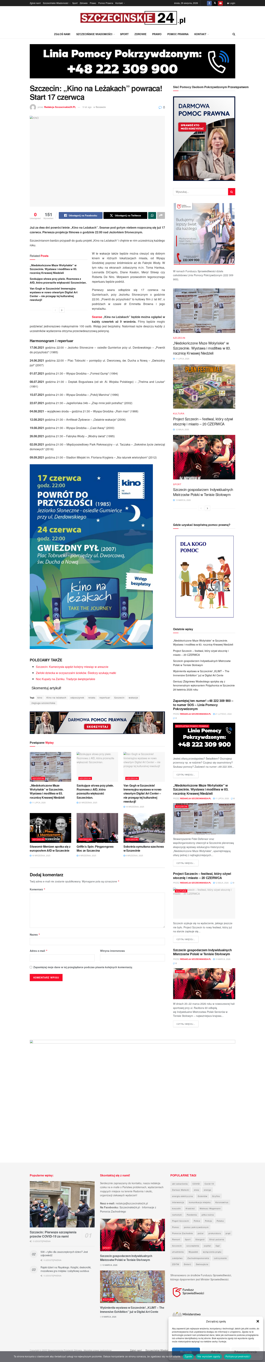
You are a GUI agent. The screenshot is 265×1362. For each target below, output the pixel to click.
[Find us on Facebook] (209, 3)
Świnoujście (202, 1264)
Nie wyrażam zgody (208, 1356)
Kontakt (119, 3)
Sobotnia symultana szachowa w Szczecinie (143, 848)
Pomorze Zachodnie (182, 1233)
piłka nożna (208, 1214)
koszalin (176, 1208)
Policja (208, 1220)
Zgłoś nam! (35, 3)
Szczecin (101, 107)
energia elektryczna (182, 1196)
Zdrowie (84, 3)
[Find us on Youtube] (220, 3)
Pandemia (192, 1214)
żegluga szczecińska (43, 702)
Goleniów (202, 1196)
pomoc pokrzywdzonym (196, 1227)
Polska (220, 1220)
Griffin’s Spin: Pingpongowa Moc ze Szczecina (95, 848)
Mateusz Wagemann (210, 1208)
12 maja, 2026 (222, 882)
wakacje (133, 697)
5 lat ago (87, 107)
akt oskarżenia (180, 1183)
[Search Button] (234, 34)
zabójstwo (177, 1258)
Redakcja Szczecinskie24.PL (60, 107)
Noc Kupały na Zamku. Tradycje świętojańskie (65, 679)
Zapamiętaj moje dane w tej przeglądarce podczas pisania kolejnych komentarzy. (83, 967)
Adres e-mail (39, 950)
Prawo (93, 3)
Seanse (97, 317)
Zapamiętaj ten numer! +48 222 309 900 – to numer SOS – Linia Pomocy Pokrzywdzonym (203, 704)
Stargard (199, 1239)
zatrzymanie (220, 1258)
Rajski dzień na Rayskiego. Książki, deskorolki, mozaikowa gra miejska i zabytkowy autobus (66, 1269)
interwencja (178, 1202)
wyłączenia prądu (212, 1251)
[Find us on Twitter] (215, 3)
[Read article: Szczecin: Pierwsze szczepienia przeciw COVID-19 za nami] (62, 1204)
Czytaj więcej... (187, 774)
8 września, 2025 (134, 855)
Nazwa (35, 934)
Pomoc (175, 1227)
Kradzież (190, 1208)
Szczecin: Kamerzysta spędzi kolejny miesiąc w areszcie (72, 667)
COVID (196, 1183)
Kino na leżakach (56, 697)
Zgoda (188, 1356)
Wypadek (193, 1251)
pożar (201, 1233)
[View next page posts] (62, 310)
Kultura (178, 413)
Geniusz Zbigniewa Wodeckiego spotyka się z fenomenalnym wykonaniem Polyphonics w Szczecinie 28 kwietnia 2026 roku (204, 685)
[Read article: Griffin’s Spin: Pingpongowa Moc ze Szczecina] (97, 828)
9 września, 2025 (87, 855)
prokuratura (215, 1233)
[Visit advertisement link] (132, 64)
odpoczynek (77, 697)
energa (207, 1189)
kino (39, 697)
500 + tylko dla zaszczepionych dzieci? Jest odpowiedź (64, 1253)
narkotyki (177, 1214)
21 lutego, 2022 (223, 713)
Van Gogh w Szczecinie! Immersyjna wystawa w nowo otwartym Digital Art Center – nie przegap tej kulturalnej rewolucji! (54, 294)
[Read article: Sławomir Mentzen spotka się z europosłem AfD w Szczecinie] (50, 828)
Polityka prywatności (237, 1356)
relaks (91, 697)
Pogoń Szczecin (180, 1220)
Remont (176, 1239)
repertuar (105, 697)
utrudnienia (178, 1251)
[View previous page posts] (55, 310)
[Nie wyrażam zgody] (260, 1356)
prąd (228, 1233)
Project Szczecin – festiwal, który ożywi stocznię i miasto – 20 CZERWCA (203, 421)
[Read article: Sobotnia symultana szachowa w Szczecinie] (144, 828)
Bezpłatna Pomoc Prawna (192, 726)
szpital (207, 1245)
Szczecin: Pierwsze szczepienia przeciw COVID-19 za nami (53, 1234)
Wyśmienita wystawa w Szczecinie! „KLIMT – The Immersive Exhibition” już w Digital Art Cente (132, 1309)
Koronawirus (221, 1202)
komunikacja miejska (200, 1202)
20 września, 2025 (87, 802)
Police (197, 1220)
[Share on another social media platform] (161, 215)
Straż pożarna (216, 1239)
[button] (258, 1321)
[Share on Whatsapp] (152, 215)
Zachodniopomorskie (198, 1258)
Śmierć (187, 1264)
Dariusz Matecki (180, 1189)
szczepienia (193, 1245)
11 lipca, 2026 (38, 802)
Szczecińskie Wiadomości (55, 3)
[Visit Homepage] (132, 18)
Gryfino (216, 1196)
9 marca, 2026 (109, 1316)
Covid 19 (209, 1183)
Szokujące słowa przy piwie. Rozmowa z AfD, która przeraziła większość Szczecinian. (58, 280)
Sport (75, 3)
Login (232, 3)
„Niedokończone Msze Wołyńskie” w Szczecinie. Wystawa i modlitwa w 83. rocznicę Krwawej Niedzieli (53, 269)
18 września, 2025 (134, 806)
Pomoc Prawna (105, 3)
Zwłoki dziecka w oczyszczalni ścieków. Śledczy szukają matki (76, 673)
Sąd (218, 1245)
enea (196, 1189)
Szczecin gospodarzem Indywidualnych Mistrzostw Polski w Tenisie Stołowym (203, 492)
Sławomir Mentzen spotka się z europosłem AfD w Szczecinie (50, 848)
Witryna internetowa (112, 950)
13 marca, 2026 (222, 959)
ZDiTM (175, 1264)
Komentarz (37, 889)
